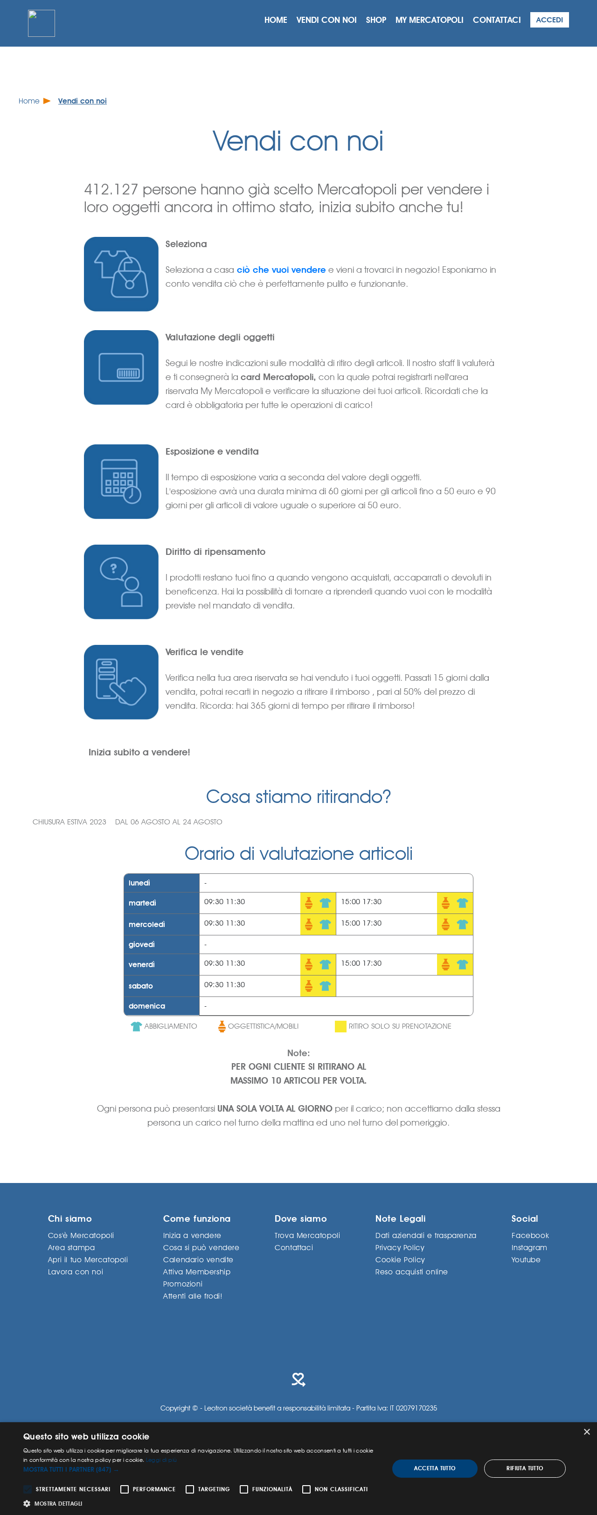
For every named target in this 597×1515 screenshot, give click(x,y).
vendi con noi (327, 20)
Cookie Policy (400, 1259)
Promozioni (182, 1283)
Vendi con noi (82, 101)
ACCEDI (549, 19)
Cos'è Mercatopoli (81, 1235)
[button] (200, 1469)
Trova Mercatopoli (307, 1235)
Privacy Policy (399, 1247)
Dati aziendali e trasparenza (426, 1235)
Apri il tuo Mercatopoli (88, 1259)
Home (29, 101)
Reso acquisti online (411, 1271)
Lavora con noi (75, 1271)
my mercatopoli (430, 20)
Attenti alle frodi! (192, 1296)
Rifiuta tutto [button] (525, 1468)
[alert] (298, 1468)
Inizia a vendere (192, 1235)
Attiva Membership (196, 1271)
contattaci (497, 20)
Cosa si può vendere (201, 1247)
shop (376, 20)
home (275, 20)
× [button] (586, 1432)
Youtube (526, 1259)
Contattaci (294, 1247)
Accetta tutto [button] (434, 1468)
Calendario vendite (198, 1259)
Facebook (530, 1235)
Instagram (529, 1247)
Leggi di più (161, 1459)
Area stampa (71, 1247)
